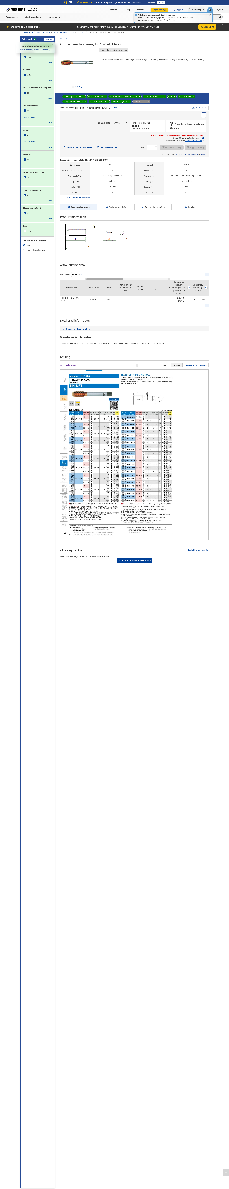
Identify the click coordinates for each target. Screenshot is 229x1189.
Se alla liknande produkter (198, 550)
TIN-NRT (30, 231)
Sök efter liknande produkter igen (136, 560)
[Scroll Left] (86, 279)
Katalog (78, 87)
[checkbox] (38, 57)
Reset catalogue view (68, 365)
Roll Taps (81, 32)
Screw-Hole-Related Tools (64, 32)
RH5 (28, 160)
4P (28, 111)
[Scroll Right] (169, 279)
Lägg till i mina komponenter (79, 147)
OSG (62, 39)
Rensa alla (48, 39)
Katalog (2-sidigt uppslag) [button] (196, 365)
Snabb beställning (173, 147)
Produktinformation (80, 207)
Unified (29, 57)
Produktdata (201, 108)
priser (203, 154)
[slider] (137, 365)
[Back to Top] (226, 1172)
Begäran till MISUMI (193, 140)
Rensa (50, 62)
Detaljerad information (154, 207)
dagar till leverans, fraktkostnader (186, 154)
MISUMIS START (26, 32)
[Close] (210, 15)
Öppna (177, 365)
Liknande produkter (108, 147)
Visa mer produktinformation (77, 197)
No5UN (29, 75)
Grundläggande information (77, 329)
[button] (161, 2)
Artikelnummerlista (117, 207)
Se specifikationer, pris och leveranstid (33, 50)
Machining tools (43, 32)
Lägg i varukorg (197, 147)
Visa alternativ (29, 117)
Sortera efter (188, 287)
